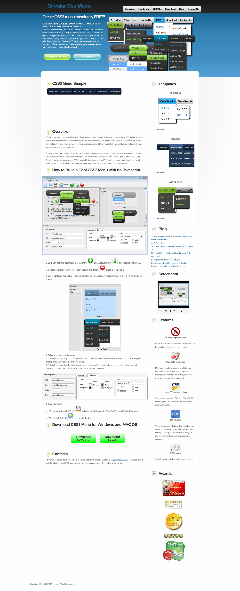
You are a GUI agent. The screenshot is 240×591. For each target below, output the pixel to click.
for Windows (83, 438)
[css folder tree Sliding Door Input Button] (173, 313)
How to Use (144, 9)
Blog (181, 9)
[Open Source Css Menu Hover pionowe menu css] (173, 510)
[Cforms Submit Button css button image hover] (173, 498)
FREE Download (57, 56)
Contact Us (193, 9)
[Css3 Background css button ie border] (173, 563)
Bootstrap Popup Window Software (165, 260)
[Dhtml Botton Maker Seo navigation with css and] (173, 533)
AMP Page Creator (159, 243)
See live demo (161, 129)
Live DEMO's (87, 56)
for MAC (112, 438)
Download (170, 9)
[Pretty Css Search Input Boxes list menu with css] (173, 539)
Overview (130, 9)
